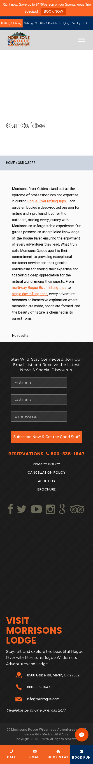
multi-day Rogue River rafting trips (39, 287)
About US (46, 481)
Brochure (46, 489)
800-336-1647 (68, 454)
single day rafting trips (29, 294)
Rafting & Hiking (11, 23)
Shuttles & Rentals (46, 23)
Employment (79, 23)
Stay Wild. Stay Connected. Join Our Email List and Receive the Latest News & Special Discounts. (46, 364)
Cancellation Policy (46, 472)
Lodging (64, 23)
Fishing (28, 23)
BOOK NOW (53, 11)
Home (10, 163)
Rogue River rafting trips (46, 201)
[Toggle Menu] (81, 40)
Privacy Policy (46, 464)
